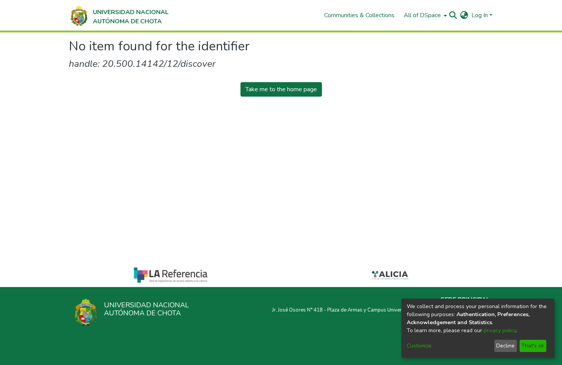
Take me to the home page (281, 89)
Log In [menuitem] (479, 15)
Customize (419, 345)
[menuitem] (424, 15)
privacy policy (500, 330)
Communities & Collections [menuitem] (359, 15)
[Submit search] (453, 15)
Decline (505, 345)
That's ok (532, 345)
